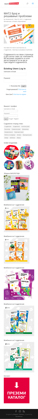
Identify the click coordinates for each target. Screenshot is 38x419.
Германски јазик (16, 129)
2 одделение (27, 19)
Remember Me (15, 86)
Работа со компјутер (10, 135)
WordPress (19, 416)
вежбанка (12, 138)
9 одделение (16, 126)
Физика (19, 135)
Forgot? (11, 119)
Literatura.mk (9, 19)
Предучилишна (9, 132)
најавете (19, 58)
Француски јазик (27, 135)
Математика (7, 21)
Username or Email (10, 71)
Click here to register (19, 94)
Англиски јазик (25, 126)
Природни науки (18, 132)
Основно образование (19, 21)
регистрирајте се (12, 60)
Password (7, 78)
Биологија (7, 129)
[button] (11, 152)
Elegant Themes (18, 414)
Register (16, 119)
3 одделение (8, 126)
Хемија (6, 138)
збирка (19, 138)
